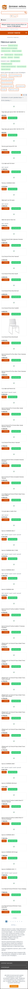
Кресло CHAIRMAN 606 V (8, 569)
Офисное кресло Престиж (8, 219)
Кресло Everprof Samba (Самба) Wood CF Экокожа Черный (12, 800)
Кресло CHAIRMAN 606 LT (8, 530)
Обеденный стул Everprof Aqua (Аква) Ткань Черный (13, 746)
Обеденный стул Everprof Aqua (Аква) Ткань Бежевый (13, 643)
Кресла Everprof (21, 66)
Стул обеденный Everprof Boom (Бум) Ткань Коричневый (13, 494)
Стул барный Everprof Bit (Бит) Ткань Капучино (11, 905)
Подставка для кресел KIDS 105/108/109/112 (13, 111)
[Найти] (25, 12)
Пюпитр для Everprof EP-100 (9, 146)
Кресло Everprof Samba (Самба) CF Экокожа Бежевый (13, 626)
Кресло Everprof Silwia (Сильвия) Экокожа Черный (13, 476)
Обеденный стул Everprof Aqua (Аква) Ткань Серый (13, 729)
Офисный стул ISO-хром (8, 200)
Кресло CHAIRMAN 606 (8, 589)
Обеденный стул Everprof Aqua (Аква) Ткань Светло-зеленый (13, 712)
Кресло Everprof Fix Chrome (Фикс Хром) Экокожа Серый (12, 408)
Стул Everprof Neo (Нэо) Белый (10, 336)
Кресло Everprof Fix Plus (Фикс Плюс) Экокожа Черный (14, 354)
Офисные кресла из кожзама (9, 48)
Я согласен (14, 986)
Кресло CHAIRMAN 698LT (8, 763)
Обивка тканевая (16, 51)
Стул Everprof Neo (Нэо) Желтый (10, 290)
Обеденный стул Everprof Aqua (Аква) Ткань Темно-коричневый (13, 695)
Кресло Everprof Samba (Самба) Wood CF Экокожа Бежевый (12, 817)
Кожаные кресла (12, 45)
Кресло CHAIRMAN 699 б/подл (10, 852)
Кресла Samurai (5, 69)
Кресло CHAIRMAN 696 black (9, 783)
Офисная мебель (5, 29)
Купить (4, 118)
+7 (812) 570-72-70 (9, 1)
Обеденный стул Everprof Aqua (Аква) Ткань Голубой (13, 660)
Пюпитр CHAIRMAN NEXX (8, 183)
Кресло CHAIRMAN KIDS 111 (9, 869)
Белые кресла (18, 54)
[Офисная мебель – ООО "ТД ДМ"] (14, 7)
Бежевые (16, 57)
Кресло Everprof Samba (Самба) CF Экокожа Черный (13, 609)
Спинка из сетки (5, 51)
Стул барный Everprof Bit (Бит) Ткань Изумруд (14, 888)
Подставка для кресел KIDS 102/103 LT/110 (13, 129)
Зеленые (10, 57)
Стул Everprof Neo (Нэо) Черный (10, 256)
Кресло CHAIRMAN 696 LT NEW (10, 550)
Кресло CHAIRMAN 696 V (8, 834)
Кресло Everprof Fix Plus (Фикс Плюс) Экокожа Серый (14, 371)
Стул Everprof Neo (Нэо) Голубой (10, 308)
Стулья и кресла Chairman (8, 66)
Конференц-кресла (6, 64)
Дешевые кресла (15, 61)
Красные (3, 57)
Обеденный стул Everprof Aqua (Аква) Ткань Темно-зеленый (13, 677)
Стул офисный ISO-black (8, 163)
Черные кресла (9, 54)
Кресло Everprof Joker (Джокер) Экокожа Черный (12, 239)
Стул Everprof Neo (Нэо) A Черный (11, 442)
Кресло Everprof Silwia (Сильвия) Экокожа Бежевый (13, 459)
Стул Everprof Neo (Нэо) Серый (10, 273)
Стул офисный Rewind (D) (8, 388)
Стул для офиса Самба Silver (9, 511)
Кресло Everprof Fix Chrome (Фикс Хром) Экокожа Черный (12, 425)
